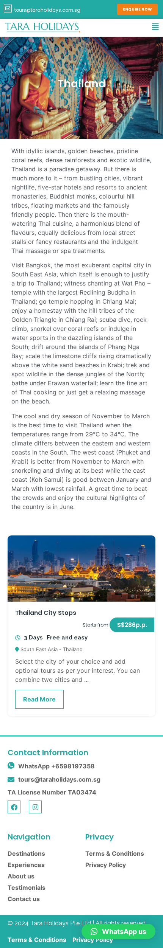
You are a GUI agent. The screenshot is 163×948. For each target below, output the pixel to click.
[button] (132, 625)
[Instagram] (35, 807)
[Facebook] (14, 807)
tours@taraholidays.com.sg (47, 10)
